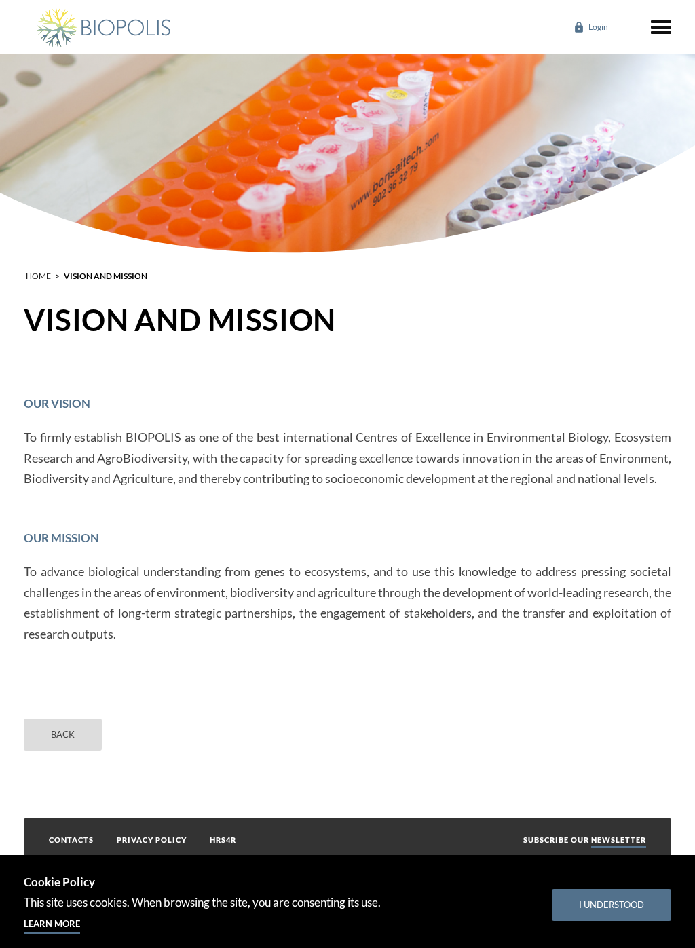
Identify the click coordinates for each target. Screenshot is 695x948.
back (63, 734)
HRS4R (223, 839)
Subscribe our (584, 839)
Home (38, 276)
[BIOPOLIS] (102, 27)
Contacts (71, 839)
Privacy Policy (152, 839)
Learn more (52, 923)
